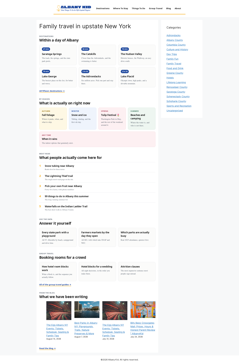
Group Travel (156, 8)
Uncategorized (175, 110)
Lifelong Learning (176, 82)
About (178, 8)
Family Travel (174, 63)
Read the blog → (47, 348)
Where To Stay (120, 8)
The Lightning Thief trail (59, 176)
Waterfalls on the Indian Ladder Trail (66, 206)
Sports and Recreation (179, 106)
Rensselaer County (177, 87)
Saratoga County (176, 91)
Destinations (102, 8)
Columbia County (176, 44)
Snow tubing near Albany (59, 165)
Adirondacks (173, 35)
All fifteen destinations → (52, 90)
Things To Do (138, 8)
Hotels (170, 77)
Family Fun (172, 59)
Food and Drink (175, 68)
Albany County (175, 40)
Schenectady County (178, 96)
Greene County (175, 73)
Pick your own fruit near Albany (63, 186)
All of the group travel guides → (55, 284)
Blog (168, 8)
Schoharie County (176, 101)
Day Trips (172, 54)
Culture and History (177, 49)
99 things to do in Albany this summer (67, 196)
